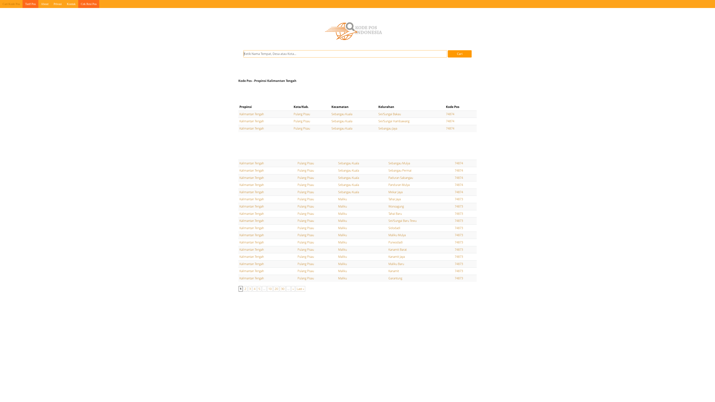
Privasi (58, 4)
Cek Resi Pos (89, 4)
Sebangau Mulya (399, 163)
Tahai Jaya (394, 199)
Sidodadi (394, 228)
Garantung (395, 278)
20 (276, 289)
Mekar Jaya (395, 192)
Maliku (342, 199)
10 (270, 289)
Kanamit (393, 271)
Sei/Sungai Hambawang (393, 121)
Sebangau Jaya (387, 128)
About (44, 4)
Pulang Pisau (302, 114)
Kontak (71, 4)
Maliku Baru (396, 264)
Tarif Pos (30, 4)
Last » (300, 289)
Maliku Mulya (397, 235)
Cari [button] (460, 54)
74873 (459, 199)
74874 (450, 114)
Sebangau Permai (399, 170)
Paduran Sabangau (400, 178)
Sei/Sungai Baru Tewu (402, 221)
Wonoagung (396, 206)
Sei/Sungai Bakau (389, 114)
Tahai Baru (395, 214)
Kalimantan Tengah (251, 114)
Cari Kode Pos (11, 4)
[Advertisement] (357, 93)
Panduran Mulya (399, 185)
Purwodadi (395, 242)
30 (282, 289)
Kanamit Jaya (396, 257)
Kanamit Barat (397, 250)
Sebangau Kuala (341, 114)
